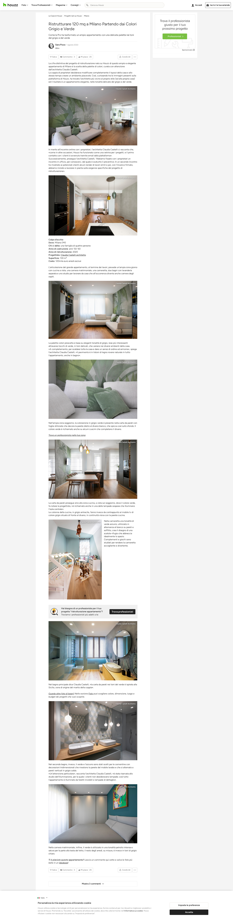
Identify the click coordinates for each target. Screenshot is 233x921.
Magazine (60, 5)
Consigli (75, 5)
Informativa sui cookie (133, 911)
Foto (24, 5)
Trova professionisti (122, 611)
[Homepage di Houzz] (10, 5)
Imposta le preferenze (189, 905)
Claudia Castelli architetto (73, 255)
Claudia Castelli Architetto (126, 89)
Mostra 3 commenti (91, 883)
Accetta (189, 912)
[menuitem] (25, 5)
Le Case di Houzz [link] (55, 16)
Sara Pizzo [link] (60, 44)
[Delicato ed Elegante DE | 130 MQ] (93, 115)
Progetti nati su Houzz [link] (73, 16)
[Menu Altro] (134, 57)
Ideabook (63, 863)
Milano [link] (86, 16)
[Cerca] (87, 5)
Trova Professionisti (40, 5)
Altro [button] (57, 48)
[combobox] (124, 5)
